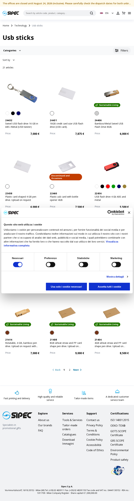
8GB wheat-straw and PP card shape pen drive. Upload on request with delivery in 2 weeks (66, 346)
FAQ (40, 430)
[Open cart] (124, 13)
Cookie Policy (94, 439)
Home (6, 25)
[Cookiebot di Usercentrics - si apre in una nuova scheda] (110, 212)
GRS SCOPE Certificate (117, 442)
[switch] (50, 264)
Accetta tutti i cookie (109, 286)
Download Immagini (68, 441)
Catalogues (69, 434)
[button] (107, 13)
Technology (20, 25)
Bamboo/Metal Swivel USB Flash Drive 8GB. (109, 125)
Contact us (93, 420)
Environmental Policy (119, 452)
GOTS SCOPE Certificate (118, 433)
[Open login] (118, 13)
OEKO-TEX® (118, 425)
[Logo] (11, 13)
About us (43, 420)
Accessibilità (93, 445)
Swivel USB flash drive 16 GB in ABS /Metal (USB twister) (21, 125)
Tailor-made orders (69, 427)
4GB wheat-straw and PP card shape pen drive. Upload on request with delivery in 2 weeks (111, 346)
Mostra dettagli (115, 276)
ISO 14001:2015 (119, 420)
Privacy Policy (94, 425)
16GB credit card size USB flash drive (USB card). (66, 125)
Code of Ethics (95, 450)
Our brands (45, 425)
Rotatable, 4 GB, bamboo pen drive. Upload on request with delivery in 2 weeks (21, 346)
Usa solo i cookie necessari (66, 286)
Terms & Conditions (93, 432)
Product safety (119, 459)
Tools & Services (72, 420)
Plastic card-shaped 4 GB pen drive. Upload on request (20, 198)
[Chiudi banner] (129, 212)
